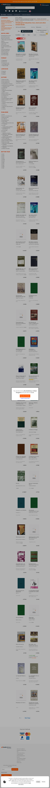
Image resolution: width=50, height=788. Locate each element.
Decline (43, 781)
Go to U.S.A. (25, 396)
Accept (38, 781)
